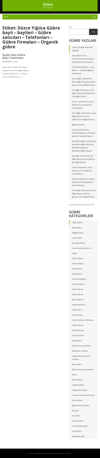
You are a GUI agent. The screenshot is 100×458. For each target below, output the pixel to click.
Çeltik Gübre (77, 238)
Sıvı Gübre (76, 415)
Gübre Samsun (78, 330)
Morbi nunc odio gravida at (83, 369)
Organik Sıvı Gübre (79, 390)
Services (75, 410)
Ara (70, 27)
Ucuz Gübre (76, 431)
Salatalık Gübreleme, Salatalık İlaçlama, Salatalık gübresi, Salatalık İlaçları (83, 132)
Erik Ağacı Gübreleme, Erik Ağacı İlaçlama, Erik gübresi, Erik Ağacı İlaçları (83, 93)
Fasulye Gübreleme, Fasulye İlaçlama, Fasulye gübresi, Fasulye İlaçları (83, 182)
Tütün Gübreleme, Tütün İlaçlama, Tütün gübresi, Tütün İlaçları (82, 170)
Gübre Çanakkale (79, 279)
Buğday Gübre (78, 232)
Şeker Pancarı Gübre (80, 405)
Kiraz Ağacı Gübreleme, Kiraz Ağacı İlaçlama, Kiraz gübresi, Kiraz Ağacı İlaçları (84, 193)
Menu (6, 17)
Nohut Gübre (77, 379)
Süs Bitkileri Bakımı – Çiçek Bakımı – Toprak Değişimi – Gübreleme (83, 70)
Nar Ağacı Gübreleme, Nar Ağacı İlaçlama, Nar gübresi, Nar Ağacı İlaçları (83, 159)
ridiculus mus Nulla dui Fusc (83, 395)
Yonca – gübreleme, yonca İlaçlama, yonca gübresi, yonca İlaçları (82, 104)
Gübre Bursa (77, 274)
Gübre (48, 4)
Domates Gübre (78, 243)
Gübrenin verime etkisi (81, 345)
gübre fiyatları (78, 299)
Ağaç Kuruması (78, 124)
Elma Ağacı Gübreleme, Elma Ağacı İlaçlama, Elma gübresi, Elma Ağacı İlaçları (84, 116)
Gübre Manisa (77, 325)
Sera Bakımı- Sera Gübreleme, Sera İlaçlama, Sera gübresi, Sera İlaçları (83, 58)
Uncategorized (78, 436)
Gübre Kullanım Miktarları (83, 320)
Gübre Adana (77, 258)
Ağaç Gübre (77, 222)
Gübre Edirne (77, 294)
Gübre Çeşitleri (78, 284)
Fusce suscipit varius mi (81, 248)
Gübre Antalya (78, 263)
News (74, 374)
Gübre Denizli (77, 289)
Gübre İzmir (77, 310)
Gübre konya (77, 315)
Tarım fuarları (78, 421)
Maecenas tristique (80, 351)
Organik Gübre (78, 385)
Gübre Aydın (77, 268)
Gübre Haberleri (78, 304)
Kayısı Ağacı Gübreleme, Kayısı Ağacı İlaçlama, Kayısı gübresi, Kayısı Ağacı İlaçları (83, 81)
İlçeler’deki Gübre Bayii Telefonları (13, 56)
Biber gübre (77, 227)
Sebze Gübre (77, 400)
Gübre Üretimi (78, 335)
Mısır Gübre (76, 364)
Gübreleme (76, 340)
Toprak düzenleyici (80, 426)
